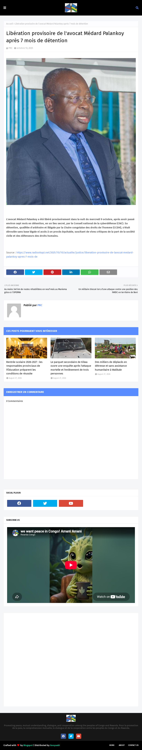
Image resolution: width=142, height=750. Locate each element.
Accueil (9, 24)
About (122, 745)
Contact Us (133, 745)
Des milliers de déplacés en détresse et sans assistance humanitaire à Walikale (111, 365)
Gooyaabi (55, 745)
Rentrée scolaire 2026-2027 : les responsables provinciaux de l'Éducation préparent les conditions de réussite (24, 367)
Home (111, 745)
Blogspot (28, 745)
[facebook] (19, 503)
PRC (10, 48)
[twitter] (45, 503)
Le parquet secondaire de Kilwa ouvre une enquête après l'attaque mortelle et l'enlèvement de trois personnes (71, 367)
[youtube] (71, 503)
